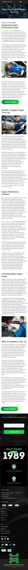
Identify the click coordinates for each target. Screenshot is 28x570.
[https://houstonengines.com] (14, 558)
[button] (20, 2)
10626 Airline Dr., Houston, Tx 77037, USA (11, 492)
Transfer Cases (4, 515)
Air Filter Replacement (7, 221)
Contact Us (3, 520)
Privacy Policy (4, 526)
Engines (3, 511)
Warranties (3, 528)
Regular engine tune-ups (7, 30)
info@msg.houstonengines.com (9, 498)
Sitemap (14, 567)
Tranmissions (4, 513)
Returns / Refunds (5, 531)
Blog (2, 524)
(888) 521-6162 (8, 1)
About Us (3, 517)
